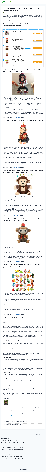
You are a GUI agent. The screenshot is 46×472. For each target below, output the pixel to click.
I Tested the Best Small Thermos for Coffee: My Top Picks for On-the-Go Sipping (15, 421)
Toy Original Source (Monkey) (15, 71)
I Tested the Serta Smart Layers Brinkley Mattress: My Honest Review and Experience (16, 422)
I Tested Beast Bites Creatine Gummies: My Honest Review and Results (13, 451)
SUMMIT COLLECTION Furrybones (12, 218)
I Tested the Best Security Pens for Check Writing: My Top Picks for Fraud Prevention (15, 460)
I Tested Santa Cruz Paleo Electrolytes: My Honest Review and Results (13, 458)
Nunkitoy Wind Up (8, 264)
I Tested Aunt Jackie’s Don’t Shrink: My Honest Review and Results (13, 424)
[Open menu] (44, 1)
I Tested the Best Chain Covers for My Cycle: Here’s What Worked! (12, 440)
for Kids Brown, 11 (22, 172)
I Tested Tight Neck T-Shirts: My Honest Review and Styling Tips (12, 449)
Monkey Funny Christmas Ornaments (33, 120)
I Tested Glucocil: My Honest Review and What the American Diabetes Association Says (35, 433)
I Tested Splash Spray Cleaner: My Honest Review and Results (11, 456)
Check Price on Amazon (37, 33)
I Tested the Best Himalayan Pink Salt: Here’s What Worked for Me (12, 454)
